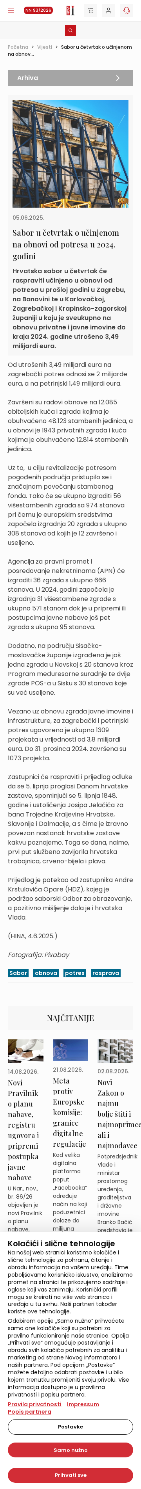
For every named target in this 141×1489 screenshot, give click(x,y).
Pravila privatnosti (34, 1404)
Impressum (83, 1404)
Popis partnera (29, 1412)
